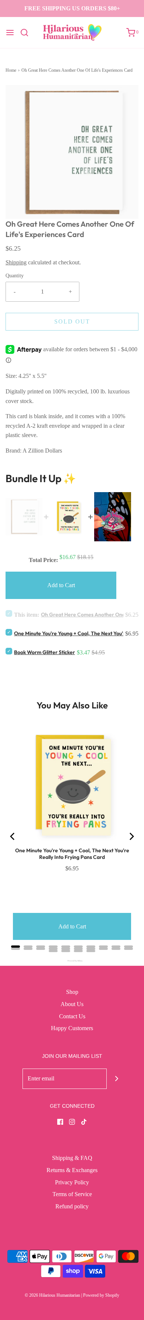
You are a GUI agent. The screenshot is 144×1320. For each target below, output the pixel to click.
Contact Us (72, 1016)
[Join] (117, 1079)
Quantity (15, 275)
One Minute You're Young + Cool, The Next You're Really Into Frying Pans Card (72, 853)
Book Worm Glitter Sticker (44, 652)
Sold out (72, 321)
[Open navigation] (10, 33)
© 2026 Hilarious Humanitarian (52, 1295)
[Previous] (13, 836)
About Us (72, 1004)
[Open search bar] (27, 33)
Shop (72, 992)
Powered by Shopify (101, 1295)
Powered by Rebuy (72, 961)
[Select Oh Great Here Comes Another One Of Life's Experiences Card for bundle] (9, 613)
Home (11, 70)
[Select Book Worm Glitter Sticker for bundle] (9, 651)
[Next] (131, 836)
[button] (72, 152)
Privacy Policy (72, 1182)
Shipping (16, 262)
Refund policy (72, 1206)
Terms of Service (72, 1194)
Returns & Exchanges (72, 1170)
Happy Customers (72, 1028)
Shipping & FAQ (72, 1158)
